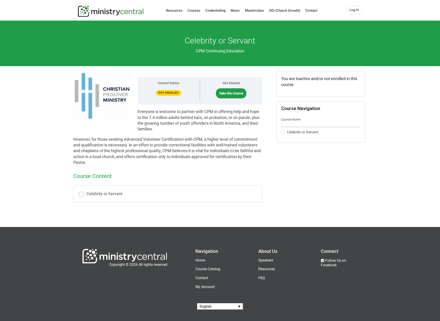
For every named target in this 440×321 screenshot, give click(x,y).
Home (200, 260)
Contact (311, 10)
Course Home (290, 119)
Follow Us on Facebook (333, 262)
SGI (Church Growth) (284, 10)
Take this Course (231, 93)
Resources (174, 10)
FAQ (261, 278)
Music (235, 10)
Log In (354, 10)
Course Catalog (207, 269)
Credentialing (215, 10)
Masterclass (254, 10)
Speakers (265, 260)
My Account (205, 287)
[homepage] (124, 262)
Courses (193, 10)
